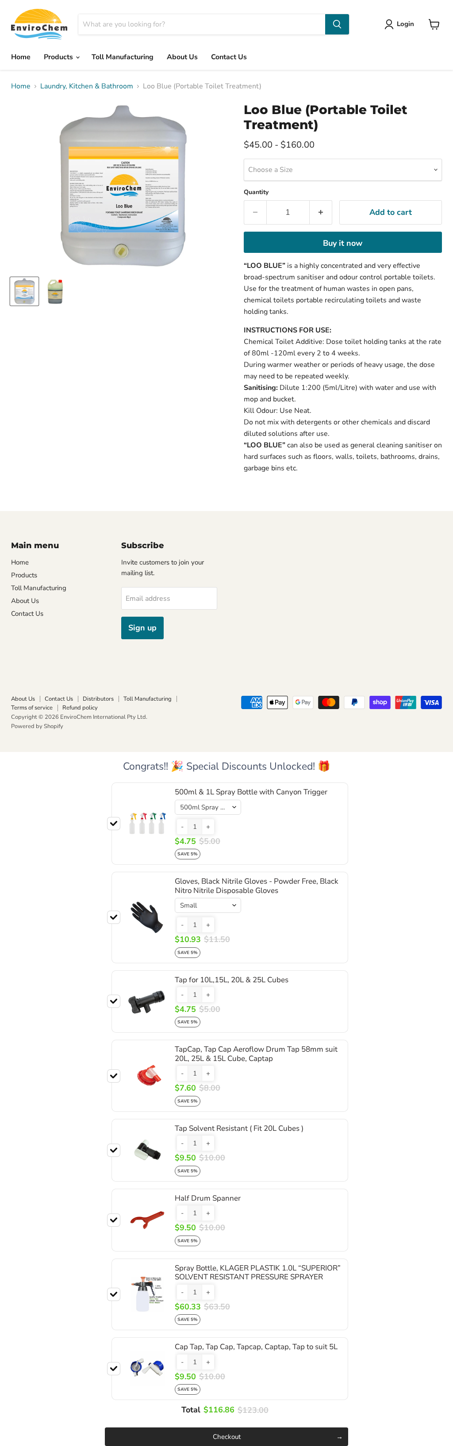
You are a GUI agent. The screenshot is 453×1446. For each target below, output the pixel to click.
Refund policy (80, 708)
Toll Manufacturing (123, 57)
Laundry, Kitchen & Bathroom (86, 86)
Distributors (98, 699)
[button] (182, 826)
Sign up (142, 627)
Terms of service (32, 708)
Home (21, 57)
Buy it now (342, 243)
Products (59, 57)
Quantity (256, 192)
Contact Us (229, 57)
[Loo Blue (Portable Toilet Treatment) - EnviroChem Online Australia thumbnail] (24, 291)
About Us (182, 57)
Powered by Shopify (37, 726)
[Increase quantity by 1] (321, 212)
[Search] (337, 24)
